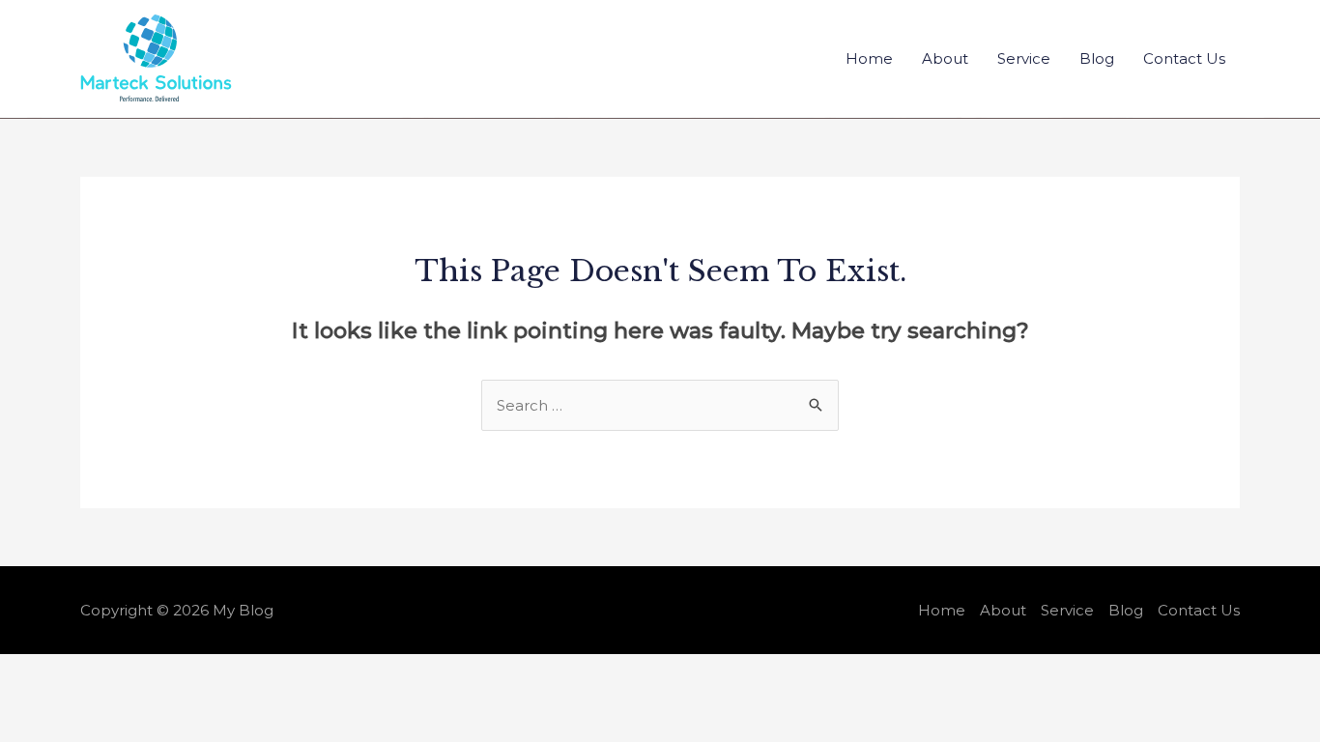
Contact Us (1184, 58)
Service (1023, 58)
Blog (1096, 58)
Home (869, 58)
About (945, 58)
